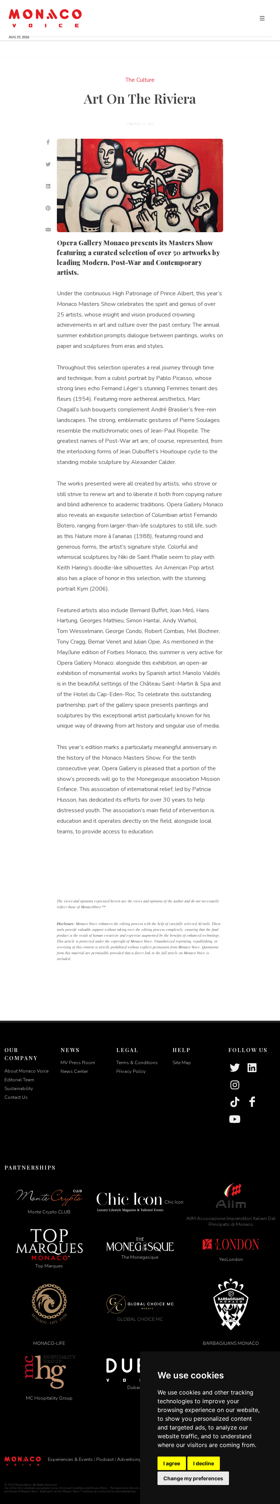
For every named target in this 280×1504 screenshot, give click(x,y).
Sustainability (18, 1088)
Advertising (129, 1459)
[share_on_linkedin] (48, 186)
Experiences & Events (70, 1459)
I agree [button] (171, 1463)
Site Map (181, 1062)
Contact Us (16, 1097)
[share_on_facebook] (48, 142)
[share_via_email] (48, 230)
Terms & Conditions (137, 1062)
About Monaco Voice (26, 1071)
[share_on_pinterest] (48, 208)
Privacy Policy (131, 1071)
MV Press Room (78, 1062)
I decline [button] (203, 1463)
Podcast (105, 1459)
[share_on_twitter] (48, 164)
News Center (74, 1071)
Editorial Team (19, 1080)
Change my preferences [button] (193, 1478)
